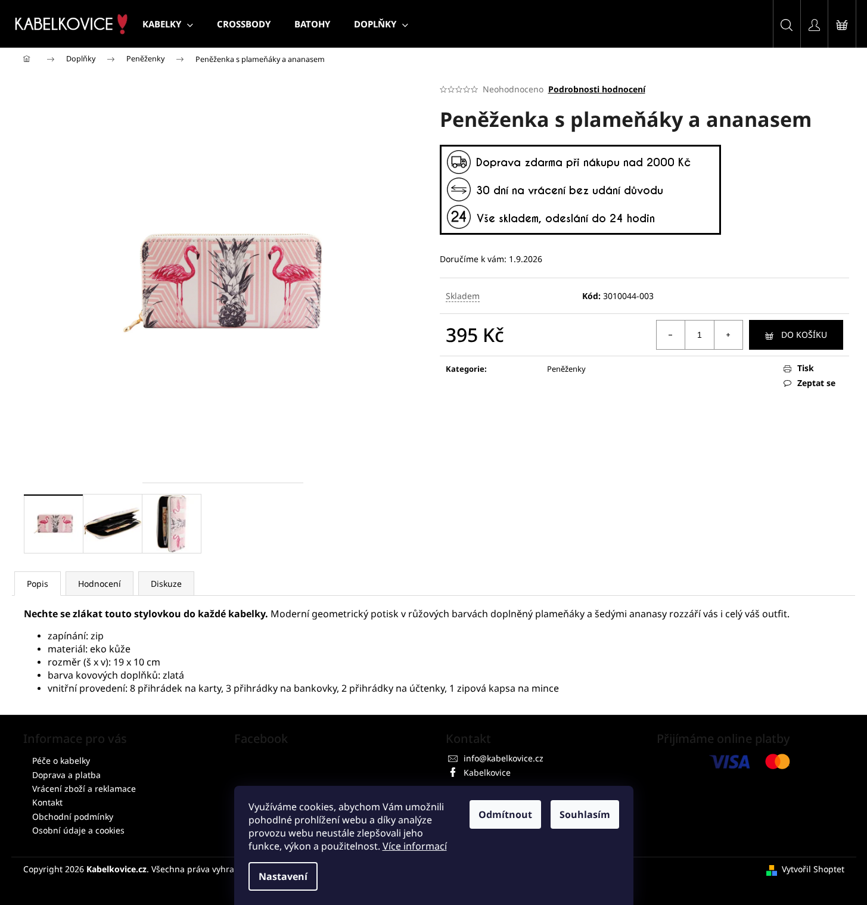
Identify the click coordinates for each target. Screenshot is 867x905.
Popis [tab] (37, 583)
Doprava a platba (66, 774)
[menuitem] (167, 24)
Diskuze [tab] (166, 583)
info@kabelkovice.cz (503, 758)
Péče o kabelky (61, 760)
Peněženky (566, 368)
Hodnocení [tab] (99, 583)
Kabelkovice (487, 772)
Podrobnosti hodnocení (596, 89)
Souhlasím (585, 814)
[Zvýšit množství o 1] (728, 335)
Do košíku (804, 334)
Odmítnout (505, 814)
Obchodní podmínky (72, 816)
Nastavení (283, 876)
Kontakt (47, 802)
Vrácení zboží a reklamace (84, 788)
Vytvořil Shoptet (813, 869)
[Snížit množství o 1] (671, 335)
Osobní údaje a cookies (78, 830)
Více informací (415, 846)
